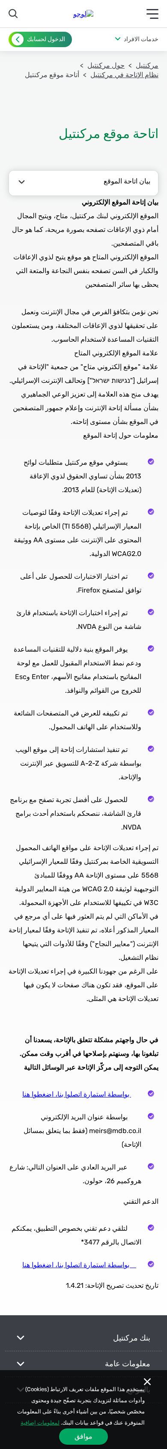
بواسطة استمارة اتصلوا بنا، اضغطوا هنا (76, 1094)
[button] (131, 39)
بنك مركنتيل (131, 1338)
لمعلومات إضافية (40, 1422)
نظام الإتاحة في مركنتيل (124, 75)
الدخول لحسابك (46, 39)
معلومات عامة (127, 1363)
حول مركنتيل (106, 65)
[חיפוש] (14, 14)
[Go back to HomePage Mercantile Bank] (83, 14)
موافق (83, 1436)
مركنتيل (147, 65)
